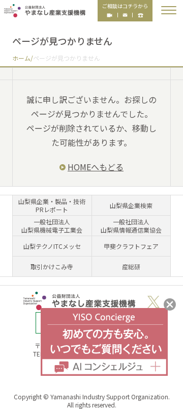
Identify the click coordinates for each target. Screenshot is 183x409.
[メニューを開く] (169, 10)
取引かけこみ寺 (51, 266)
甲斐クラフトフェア (131, 246)
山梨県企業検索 (131, 205)
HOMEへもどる (96, 167)
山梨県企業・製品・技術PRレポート (51, 205)
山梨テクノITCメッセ (52, 246)
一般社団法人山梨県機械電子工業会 (51, 225)
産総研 (131, 266)
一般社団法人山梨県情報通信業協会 (131, 225)
